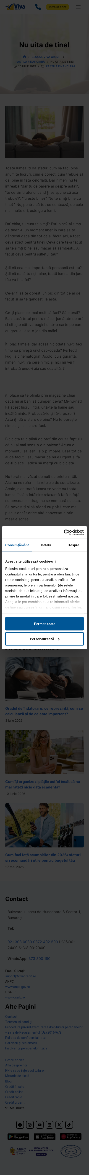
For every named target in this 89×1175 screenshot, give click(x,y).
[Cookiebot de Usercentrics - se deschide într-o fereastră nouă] (64, 532)
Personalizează (42, 639)
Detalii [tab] (46, 545)
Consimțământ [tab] (17, 545)
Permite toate (44, 624)
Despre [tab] (73, 545)
